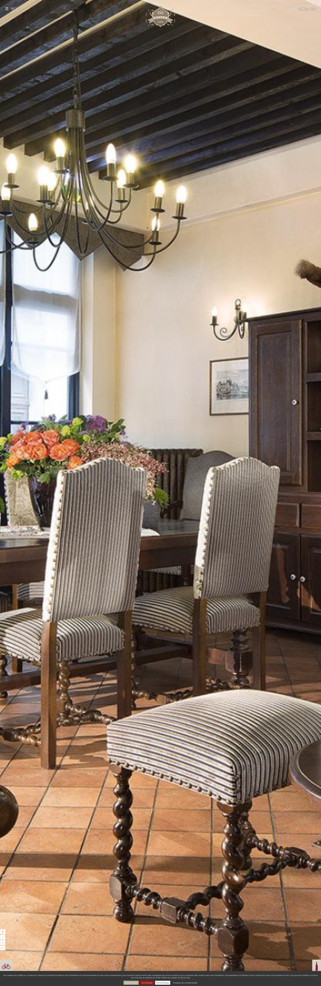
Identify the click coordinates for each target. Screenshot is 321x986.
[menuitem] (2, 931)
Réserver (307, 9)
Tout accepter (131, 982)
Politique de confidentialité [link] (185, 982)
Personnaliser (162, 982)
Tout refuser (146, 982)
